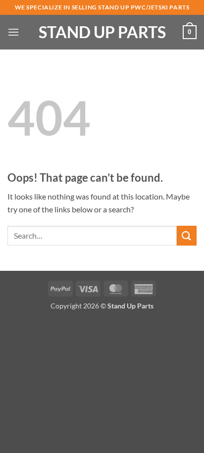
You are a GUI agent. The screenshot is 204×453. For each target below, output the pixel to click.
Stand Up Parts (102, 32)
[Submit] (187, 235)
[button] (13, 32)
